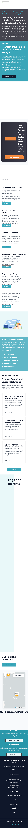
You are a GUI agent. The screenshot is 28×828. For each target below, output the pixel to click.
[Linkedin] (18, 824)
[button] (5, 179)
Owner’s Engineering (14, 782)
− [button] (4, 676)
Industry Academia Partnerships (14, 784)
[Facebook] (9, 824)
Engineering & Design (14, 785)
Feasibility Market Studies (14, 779)
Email (14, 812)
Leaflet (16, 707)
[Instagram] (15, 824)
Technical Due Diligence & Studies (14, 780)
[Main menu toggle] (25, 4)
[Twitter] (12, 824)
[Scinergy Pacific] (5, 4)
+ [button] (4, 674)
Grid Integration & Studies (14, 787)
